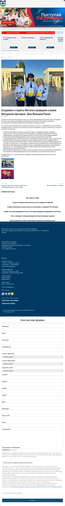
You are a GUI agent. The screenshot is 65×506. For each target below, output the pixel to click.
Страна (5, 374)
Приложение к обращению (11, 447)
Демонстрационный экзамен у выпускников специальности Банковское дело (32, 220)
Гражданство (6, 347)
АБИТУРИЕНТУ (8, 22)
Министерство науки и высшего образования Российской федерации (19, 229)
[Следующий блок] (61, 32)
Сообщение (6, 429)
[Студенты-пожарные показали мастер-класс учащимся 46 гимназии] (23, 199)
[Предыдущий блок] (58, 32)
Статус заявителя (8, 353)
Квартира (5, 408)
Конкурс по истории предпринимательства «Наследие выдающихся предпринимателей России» (32, 211)
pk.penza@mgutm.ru (59, 26)
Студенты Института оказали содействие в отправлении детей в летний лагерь (14, 186)
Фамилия (5, 326)
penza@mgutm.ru (10, 287)
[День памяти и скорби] (8, 195)
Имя (3, 333)
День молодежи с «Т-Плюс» (55, 185)
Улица (4, 395)
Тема (3, 422)
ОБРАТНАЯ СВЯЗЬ (8, 303)
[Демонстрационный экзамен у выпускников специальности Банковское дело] (26, 217)
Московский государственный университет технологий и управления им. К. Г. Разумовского (25, 230)
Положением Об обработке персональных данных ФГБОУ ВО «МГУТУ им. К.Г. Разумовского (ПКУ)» (36, 487)
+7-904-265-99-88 (50, 26)
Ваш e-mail (6, 415)
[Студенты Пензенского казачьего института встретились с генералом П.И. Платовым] (28, 204)
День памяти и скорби (32, 198)
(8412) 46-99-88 (14, 272)
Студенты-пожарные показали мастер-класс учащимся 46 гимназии (32, 202)
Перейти (13, 47)
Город (4, 388)
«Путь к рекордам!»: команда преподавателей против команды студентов (33, 216)
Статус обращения (8, 360)
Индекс (5, 381)
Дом (3, 402)
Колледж (4, 232)
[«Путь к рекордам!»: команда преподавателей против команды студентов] (25, 213)
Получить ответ (7, 367)
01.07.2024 (4, 116)
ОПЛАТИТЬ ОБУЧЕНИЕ (10, 300)
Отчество (5, 340)
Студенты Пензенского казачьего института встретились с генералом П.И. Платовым (32, 207)
